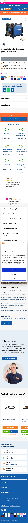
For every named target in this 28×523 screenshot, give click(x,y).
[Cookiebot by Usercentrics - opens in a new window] (20, 243)
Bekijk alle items (14, 118)
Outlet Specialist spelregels (10, 209)
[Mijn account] (22, 9)
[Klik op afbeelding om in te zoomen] (25, 19)
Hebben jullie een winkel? (9, 224)
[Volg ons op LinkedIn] (5, 510)
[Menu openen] (2, 9)
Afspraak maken (7, 323)
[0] (25, 9)
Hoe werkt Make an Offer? (9, 214)
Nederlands (4, 505)
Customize (13, 274)
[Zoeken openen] (19, 9)
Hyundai (3, 54)
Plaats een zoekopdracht (9, 358)
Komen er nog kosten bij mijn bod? (12, 219)
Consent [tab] (5, 247)
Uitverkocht (14, 59)
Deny (14, 278)
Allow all (14, 269)
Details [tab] (14, 247)
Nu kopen (6, 431)
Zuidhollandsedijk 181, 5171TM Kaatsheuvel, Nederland (13, 318)
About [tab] (22, 247)
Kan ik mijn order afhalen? (10, 228)
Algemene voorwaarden (5, 520)
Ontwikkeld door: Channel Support (12, 499)
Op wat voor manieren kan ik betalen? (10, 235)
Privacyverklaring (14, 520)
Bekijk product (10, 427)
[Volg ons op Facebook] (2, 510)
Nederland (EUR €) (14, 505)
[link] (10, 417)
